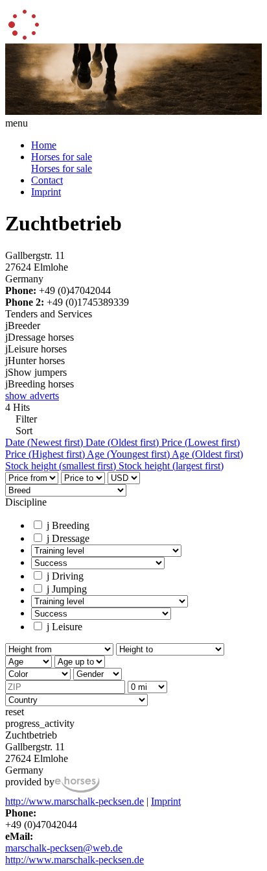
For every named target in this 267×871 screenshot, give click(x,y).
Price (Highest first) (46, 454)
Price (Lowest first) (200, 442)
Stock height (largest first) (171, 465)
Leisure (64, 626)
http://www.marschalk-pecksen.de (74, 801)
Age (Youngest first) (129, 454)
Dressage (68, 538)
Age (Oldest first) (207, 454)
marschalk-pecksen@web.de (63, 847)
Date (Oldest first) (123, 442)
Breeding (68, 525)
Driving (65, 576)
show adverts (32, 395)
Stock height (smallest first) (62, 465)
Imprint (46, 191)
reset (14, 711)
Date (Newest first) (45, 442)
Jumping (67, 589)
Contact (47, 180)
